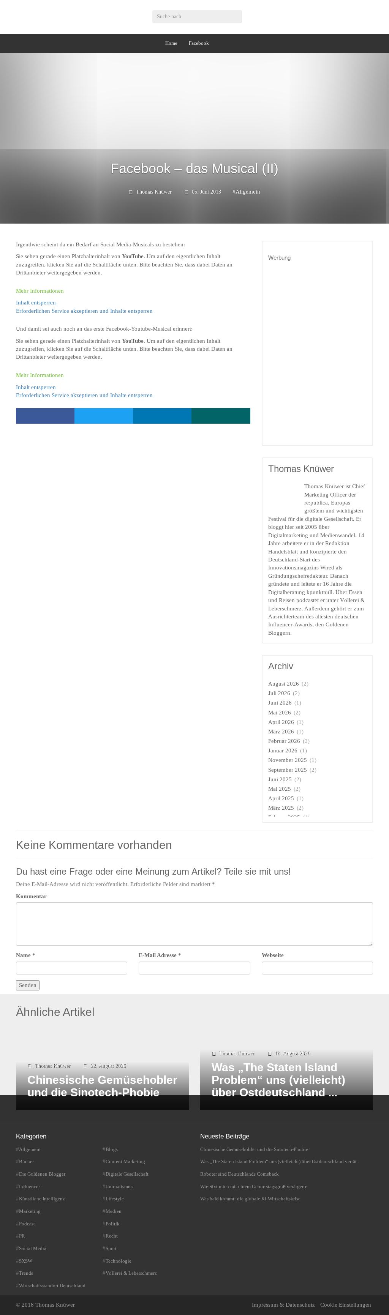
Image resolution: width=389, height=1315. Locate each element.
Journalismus (119, 1186)
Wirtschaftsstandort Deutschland (52, 1285)
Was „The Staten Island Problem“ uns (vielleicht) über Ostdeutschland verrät (278, 1161)
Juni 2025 (280, 779)
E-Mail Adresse (158, 955)
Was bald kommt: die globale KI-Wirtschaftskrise (250, 1198)
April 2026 (281, 722)
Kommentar (31, 896)
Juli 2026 (279, 693)
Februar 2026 (284, 741)
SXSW (25, 1261)
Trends (26, 1273)
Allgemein (248, 192)
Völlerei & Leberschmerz (131, 1273)
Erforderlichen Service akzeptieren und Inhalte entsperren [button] (84, 311)
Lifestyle (115, 1198)
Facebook (199, 43)
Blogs (112, 1149)
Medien (114, 1211)
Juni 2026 (280, 703)
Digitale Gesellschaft (127, 1174)
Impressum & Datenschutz (283, 1305)
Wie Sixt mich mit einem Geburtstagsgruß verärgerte (253, 1186)
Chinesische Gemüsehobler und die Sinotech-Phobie (254, 1149)
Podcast (27, 1224)
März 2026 (281, 731)
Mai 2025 (279, 789)
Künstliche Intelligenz (42, 1198)
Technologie (118, 1261)
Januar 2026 (282, 750)
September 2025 (287, 770)
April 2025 (281, 798)
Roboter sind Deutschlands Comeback (239, 1174)
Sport (111, 1248)
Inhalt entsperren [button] (36, 303)
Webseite (273, 955)
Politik (113, 1224)
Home (171, 43)
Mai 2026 (279, 713)
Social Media (32, 1248)
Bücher (26, 1161)
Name (23, 955)
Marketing (30, 1211)
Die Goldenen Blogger (42, 1174)
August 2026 (283, 684)
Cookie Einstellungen (345, 1305)
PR (22, 1236)
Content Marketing (125, 1161)
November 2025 (287, 760)
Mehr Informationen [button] (40, 291)
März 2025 (281, 808)
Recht (112, 1236)
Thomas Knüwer (154, 192)
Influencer (29, 1186)
